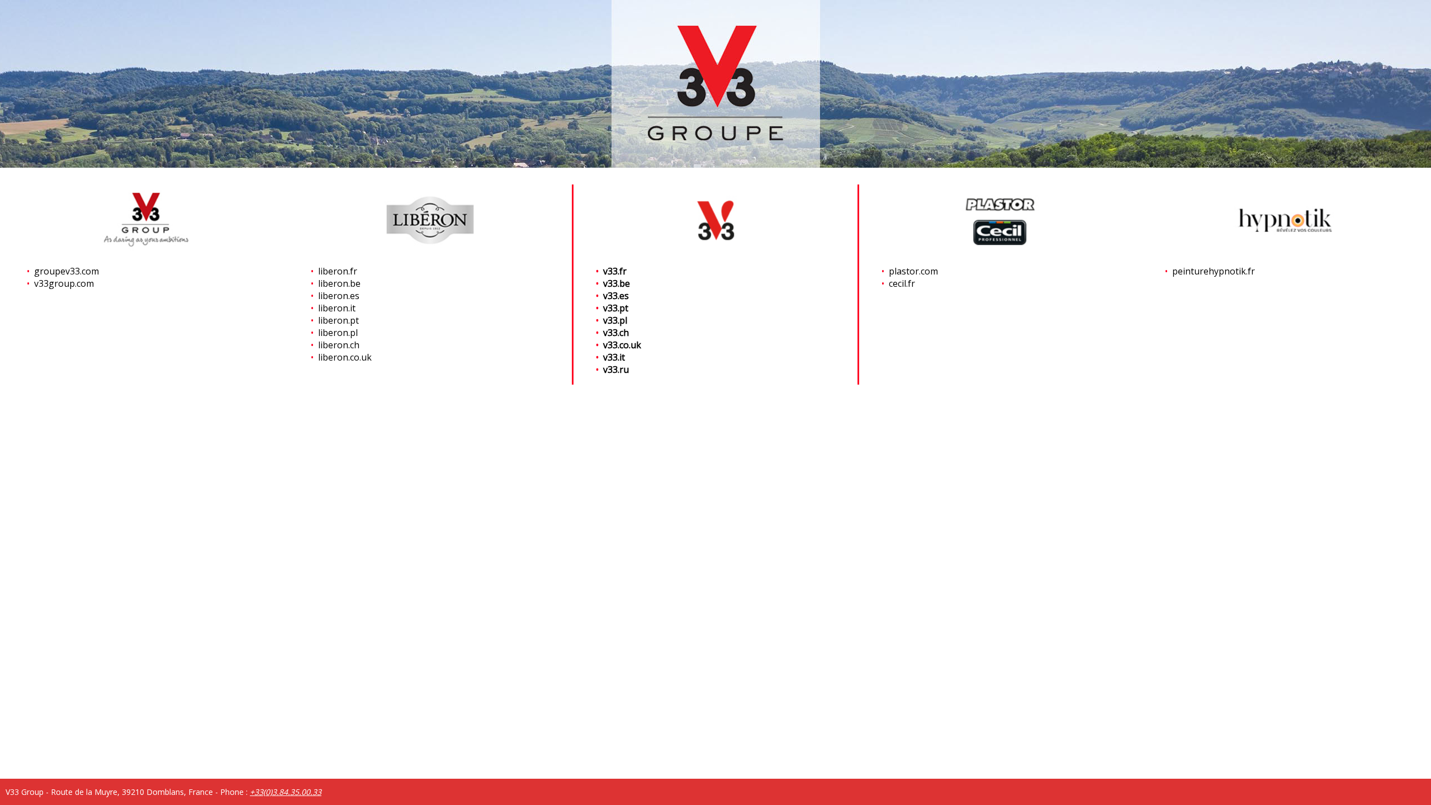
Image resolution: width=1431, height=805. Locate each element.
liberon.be (339, 283)
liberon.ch (338, 345)
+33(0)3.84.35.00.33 (285, 792)
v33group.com (64, 283)
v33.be (616, 283)
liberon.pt (338, 320)
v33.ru (616, 369)
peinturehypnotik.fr (1213, 271)
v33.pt (615, 308)
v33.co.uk (622, 345)
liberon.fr (337, 271)
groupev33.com (66, 271)
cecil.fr (902, 283)
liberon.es (338, 296)
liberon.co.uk (345, 357)
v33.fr (615, 271)
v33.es (616, 296)
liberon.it (337, 308)
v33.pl (615, 320)
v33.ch (616, 332)
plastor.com (913, 271)
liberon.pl (338, 332)
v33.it (614, 357)
